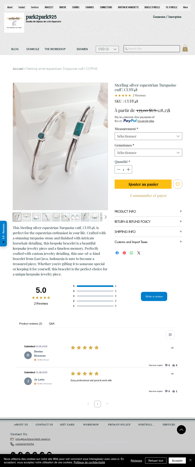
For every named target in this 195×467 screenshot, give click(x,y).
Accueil (18, 68)
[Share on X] (139, 250)
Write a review (154, 296)
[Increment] (129, 169)
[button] (107, 49)
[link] (185, 48)
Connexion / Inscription (167, 17)
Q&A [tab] (51, 323)
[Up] (181, 429)
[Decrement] (118, 169)
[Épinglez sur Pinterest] (124, 250)
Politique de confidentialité (89, 462)
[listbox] (107, 49)
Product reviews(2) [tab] (30, 323)
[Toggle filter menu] (170, 334)
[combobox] (148, 136)
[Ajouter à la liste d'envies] (177, 184)
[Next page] (107, 404)
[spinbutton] (123, 169)
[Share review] (172, 348)
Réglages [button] (136, 460)
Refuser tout (155, 460)
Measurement (126, 129)
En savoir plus (145, 121)
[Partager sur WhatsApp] (131, 250)
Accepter (177, 460)
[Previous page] (88, 404)
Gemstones (124, 145)
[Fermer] (190, 460)
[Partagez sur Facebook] (117, 250)
